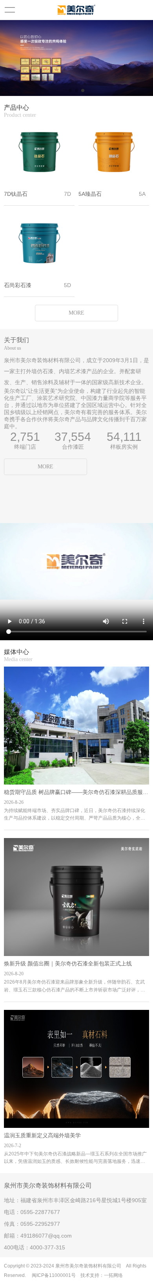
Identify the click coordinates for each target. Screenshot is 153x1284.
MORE (76, 313)
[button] (70, 90)
